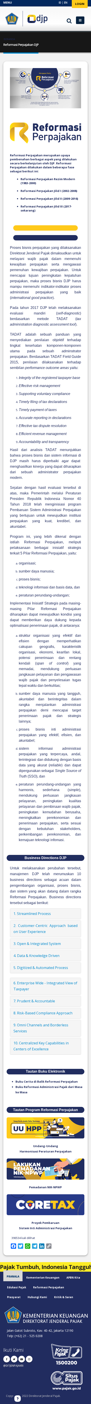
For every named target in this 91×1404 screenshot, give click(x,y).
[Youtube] (21, 1359)
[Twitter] (14, 1359)
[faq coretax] (17, 1398)
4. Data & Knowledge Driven (36, 955)
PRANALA (13, 1276)
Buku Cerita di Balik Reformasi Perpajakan (46, 1082)
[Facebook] (6, 1359)
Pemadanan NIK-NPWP (45, 1187)
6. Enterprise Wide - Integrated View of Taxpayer (45, 986)
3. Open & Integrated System (37, 943)
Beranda (9, 39)
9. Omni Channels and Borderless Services (40, 1028)
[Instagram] (29, 1359)
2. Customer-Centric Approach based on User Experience (45, 928)
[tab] (45, 913)
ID (60, 2)
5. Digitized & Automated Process (40, 967)
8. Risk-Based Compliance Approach (42, 1013)
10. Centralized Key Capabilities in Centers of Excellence (41, 1046)
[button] (15, 88)
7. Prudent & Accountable (34, 1001)
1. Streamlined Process (32, 913)
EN (65, 2)
